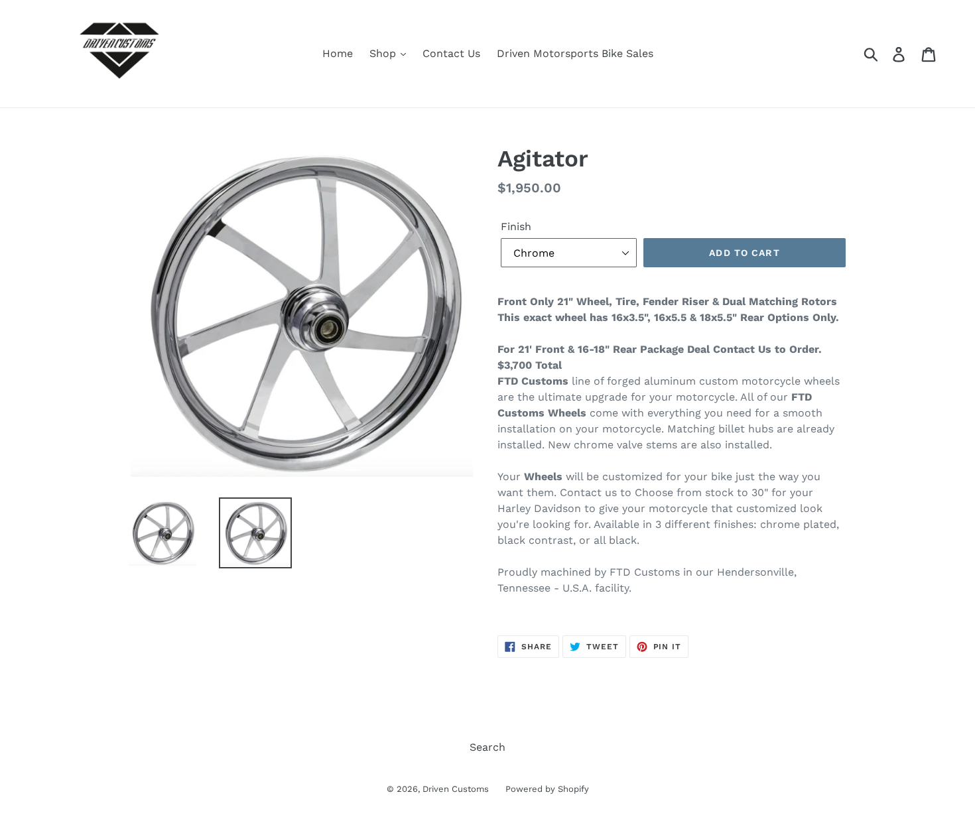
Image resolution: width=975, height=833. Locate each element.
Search (487, 747)
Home (337, 53)
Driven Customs (455, 789)
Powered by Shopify (547, 789)
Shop (384, 53)
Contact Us (451, 53)
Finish (516, 226)
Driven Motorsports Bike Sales (575, 53)
